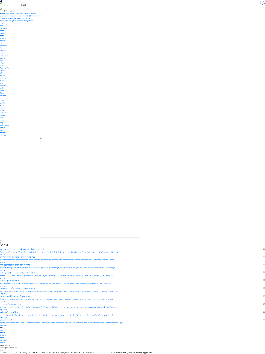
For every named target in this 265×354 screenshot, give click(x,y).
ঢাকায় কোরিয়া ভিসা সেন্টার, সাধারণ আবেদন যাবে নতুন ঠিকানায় (17, 21)
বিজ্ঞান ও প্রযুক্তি (4, 68)
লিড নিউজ (2, 75)
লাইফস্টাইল (3, 51)
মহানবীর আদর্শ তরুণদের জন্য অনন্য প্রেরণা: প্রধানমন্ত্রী (16, 18)
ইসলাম (2, 36)
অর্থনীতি (2, 33)
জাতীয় (1, 26)
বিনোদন (2, 48)
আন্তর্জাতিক (3, 28)
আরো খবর (2, 58)
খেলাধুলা (2, 43)
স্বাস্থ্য (1, 66)
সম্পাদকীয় (2, 53)
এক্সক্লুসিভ (3, 38)
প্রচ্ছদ (2, 23)
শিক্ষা (1, 61)
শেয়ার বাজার (3, 78)
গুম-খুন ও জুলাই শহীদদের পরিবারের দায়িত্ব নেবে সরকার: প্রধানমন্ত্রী (18, 13)
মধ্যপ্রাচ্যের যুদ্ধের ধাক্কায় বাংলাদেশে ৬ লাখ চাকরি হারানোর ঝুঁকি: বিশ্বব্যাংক (21, 16)
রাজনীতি (2, 31)
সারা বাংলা (2, 41)
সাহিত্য (2, 63)
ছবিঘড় (1, 73)
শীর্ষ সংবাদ (2, 71)
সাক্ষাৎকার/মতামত (4, 56)
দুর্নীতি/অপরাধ (3, 46)
